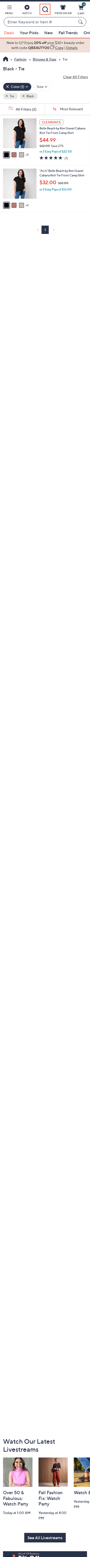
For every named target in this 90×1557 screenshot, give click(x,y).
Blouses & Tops (44, 59)
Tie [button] (11, 96)
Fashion (20, 59)
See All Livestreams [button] (45, 1537)
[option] (45, 45)
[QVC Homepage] (5, 60)
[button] (9, 10)
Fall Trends (68, 32)
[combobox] (40, 22)
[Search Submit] (81, 21)
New (48, 32)
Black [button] (30, 96)
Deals (9, 32)
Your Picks (29, 32)
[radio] (6, 154)
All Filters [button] (25, 109)
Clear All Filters (75, 77)
